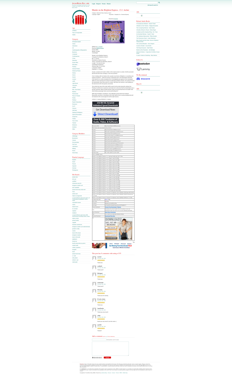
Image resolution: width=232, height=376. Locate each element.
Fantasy (74, 66)
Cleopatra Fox (117, 14)
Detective (74, 60)
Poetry (73, 98)
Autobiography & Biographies (79, 50)
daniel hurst (75, 206)
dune (73, 251)
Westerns (74, 125)
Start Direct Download (110, 212)
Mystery (106, 12)
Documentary (75, 142)
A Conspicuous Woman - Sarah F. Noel (146, 23)
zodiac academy (76, 247)
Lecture (74, 79)
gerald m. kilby (75, 228)
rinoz (73, 191)
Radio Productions (76, 102)
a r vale (74, 255)
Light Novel (75, 83)
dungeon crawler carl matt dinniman (81, 226)
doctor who (75, 177)
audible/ (74, 181)
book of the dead (76, 233)
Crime (73, 58)
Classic (74, 140)
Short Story (75, 152)
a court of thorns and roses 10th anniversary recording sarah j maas (81, 215)
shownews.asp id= (76, 183)
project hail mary (76, 253)
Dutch (73, 161)
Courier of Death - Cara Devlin (143, 45)
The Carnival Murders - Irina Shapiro (145, 43)
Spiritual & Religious (77, 112)
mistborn (74, 213)
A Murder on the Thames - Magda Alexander (147, 25)
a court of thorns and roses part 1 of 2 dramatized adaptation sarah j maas (81, 199)
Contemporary (75, 56)
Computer (74, 54)
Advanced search (152, 5)
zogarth (74, 222)
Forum (104, 4)
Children (74, 30)
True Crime (75, 120)
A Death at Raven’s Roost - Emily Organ (146, 30)
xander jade (75, 245)
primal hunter (75, 220)
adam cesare (75, 218)
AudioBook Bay (80, 3)
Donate (109, 4)
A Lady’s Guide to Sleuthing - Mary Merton (146, 55)
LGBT (73, 81)
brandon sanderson (77, 224)
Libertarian (75, 146)
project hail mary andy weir (79, 189)
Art (73, 48)
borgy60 (74, 249)
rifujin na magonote (77, 195)
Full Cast (74, 144)
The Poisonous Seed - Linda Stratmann (146, 38)
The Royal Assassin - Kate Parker (144, 48)
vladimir (74, 210)
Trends (117, 372)
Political (74, 100)
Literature (74, 85)
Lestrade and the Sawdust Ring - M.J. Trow (147, 32)
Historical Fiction (100, 12)
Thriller (74, 118)
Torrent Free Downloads (111, 207)
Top (134, 242)
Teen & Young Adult (77, 32)
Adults (73, 34)
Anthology (74, 136)
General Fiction (76, 68)
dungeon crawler (76, 235)
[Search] (159, 3)
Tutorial (74, 123)
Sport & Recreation (77, 114)
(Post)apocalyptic (76, 41)
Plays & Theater (76, 95)
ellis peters (75, 258)
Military (74, 148)
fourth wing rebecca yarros (78, 243)
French (74, 164)
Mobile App (125, 372)
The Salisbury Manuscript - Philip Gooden (146, 36)
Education (74, 64)
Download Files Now (110, 216)
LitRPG (74, 87)
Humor (74, 77)
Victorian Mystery (125, 14)
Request (98, 4)
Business (74, 52)
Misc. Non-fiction (76, 89)
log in (106, 336)
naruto (73, 230)
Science (74, 108)
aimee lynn (75, 193)
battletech (74, 239)
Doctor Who (75, 62)
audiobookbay (104, 372)
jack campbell (75, 187)
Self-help (74, 110)
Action (73, 43)
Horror (73, 75)
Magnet (119, 207)
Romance (74, 104)
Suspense (74, 116)
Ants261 (116, 18)
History (74, 73)
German (74, 168)
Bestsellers (75, 138)
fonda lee (74, 241)
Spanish (74, 166)
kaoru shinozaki (76, 237)
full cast (74, 179)
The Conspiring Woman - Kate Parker (145, 28)
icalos (73, 204)
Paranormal (75, 93)
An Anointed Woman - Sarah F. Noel (145, 34)
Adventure (74, 46)
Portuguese (75, 170)
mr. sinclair (75, 208)
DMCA (121, 372)
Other (73, 129)
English (74, 159)
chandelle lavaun (76, 202)
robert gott (74, 262)
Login (93, 4)
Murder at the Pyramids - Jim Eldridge (145, 50)
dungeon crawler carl (77, 185)
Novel (109, 12)
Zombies (74, 127)
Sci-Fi (73, 106)
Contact (113, 372)
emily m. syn (75, 260)
